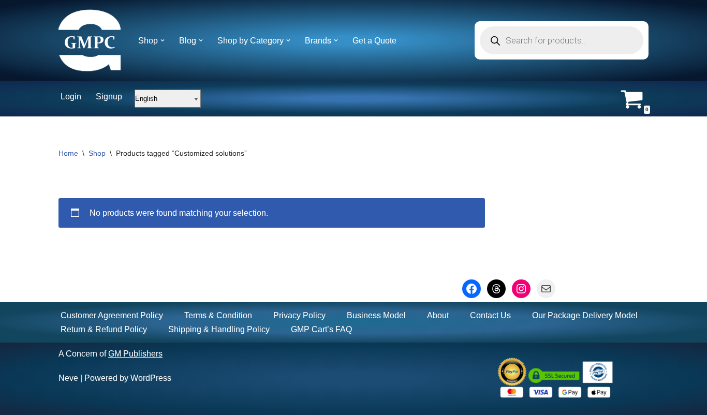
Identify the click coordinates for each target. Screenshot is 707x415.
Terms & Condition (218, 315)
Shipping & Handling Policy (219, 329)
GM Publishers (135, 353)
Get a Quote (374, 40)
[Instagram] (521, 288)
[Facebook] (471, 288)
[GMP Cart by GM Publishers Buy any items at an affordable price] (89, 40)
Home (68, 153)
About (438, 315)
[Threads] (496, 288)
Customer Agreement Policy (112, 315)
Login (71, 96)
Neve (68, 378)
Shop (97, 153)
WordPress (150, 378)
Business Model (376, 315)
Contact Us (490, 315)
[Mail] (546, 288)
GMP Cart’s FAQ (321, 329)
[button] (162, 40)
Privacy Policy (299, 315)
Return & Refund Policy (104, 329)
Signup (109, 96)
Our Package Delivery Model (585, 315)
